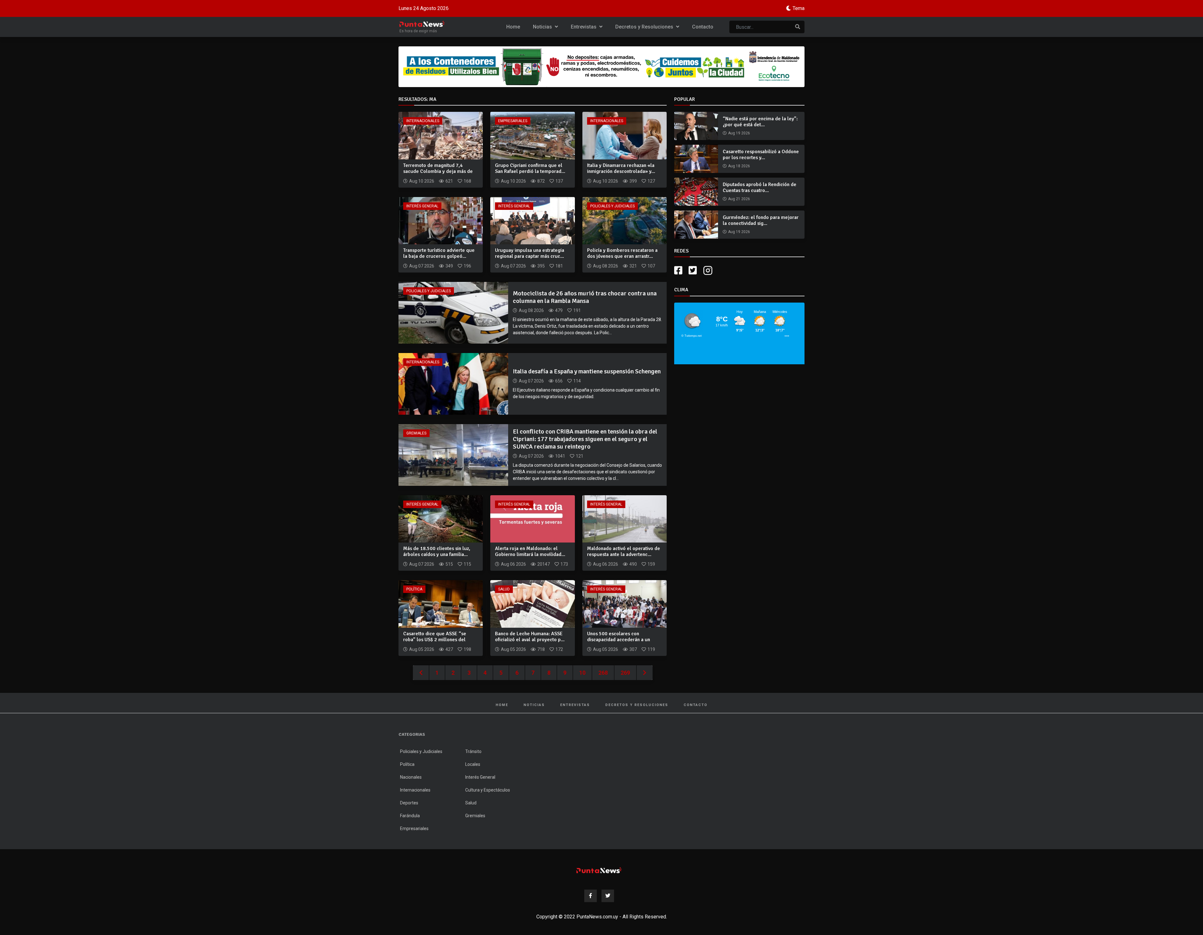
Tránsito (473, 751)
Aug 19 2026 (739, 133)
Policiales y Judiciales (612, 206)
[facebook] (678, 270)
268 (603, 672)
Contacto (702, 27)
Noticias (543, 27)
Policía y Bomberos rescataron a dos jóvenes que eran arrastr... (622, 253)
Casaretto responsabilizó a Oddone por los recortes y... (761, 154)
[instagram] (708, 270)
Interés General (422, 206)
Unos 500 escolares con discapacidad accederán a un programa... (618, 640)
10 (582, 672)
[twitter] (693, 270)
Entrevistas (584, 27)
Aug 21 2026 (739, 199)
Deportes (409, 802)
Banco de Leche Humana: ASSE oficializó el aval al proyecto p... (530, 637)
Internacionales (422, 121)
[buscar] (797, 27)
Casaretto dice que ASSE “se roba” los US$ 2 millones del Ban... (434, 640)
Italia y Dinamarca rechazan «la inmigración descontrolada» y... (621, 168)
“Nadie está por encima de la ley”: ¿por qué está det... (760, 122)
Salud (504, 589)
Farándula (410, 815)
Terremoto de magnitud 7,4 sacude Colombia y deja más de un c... (438, 171)
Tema (799, 8)
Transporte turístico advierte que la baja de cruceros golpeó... (439, 253)
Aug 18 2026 (739, 166)
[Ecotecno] (601, 66)
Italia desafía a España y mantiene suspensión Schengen (587, 371)
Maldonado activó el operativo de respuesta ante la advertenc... (623, 551)
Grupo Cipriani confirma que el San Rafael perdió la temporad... (530, 168)
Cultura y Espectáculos (487, 789)
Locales (472, 764)
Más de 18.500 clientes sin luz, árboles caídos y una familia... (436, 551)
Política (414, 589)
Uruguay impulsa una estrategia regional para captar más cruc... (529, 253)
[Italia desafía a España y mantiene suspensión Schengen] (453, 384)
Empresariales (512, 121)
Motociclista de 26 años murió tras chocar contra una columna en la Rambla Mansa (585, 297)
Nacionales (411, 777)
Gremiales (416, 433)
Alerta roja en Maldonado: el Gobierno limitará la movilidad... (530, 551)
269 (625, 672)
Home (513, 27)
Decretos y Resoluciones (644, 27)
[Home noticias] (598, 870)
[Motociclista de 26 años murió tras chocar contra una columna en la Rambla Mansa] (453, 312)
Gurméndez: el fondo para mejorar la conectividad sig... (761, 220)
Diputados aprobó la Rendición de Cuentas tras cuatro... (759, 187)
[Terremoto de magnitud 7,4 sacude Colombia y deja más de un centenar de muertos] (440, 135)
